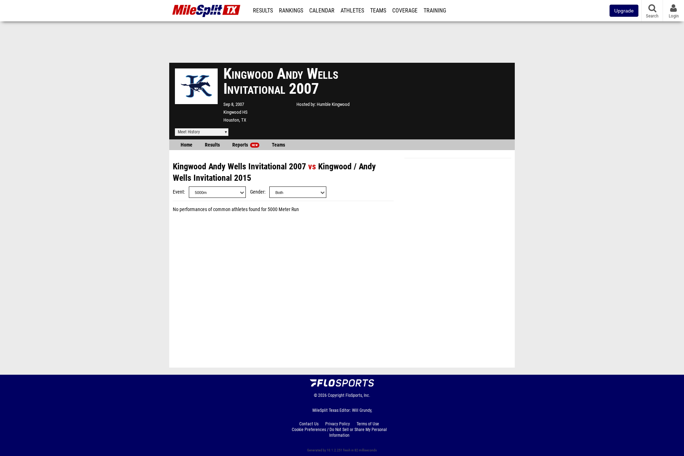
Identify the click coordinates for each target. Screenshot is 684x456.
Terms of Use (368, 423)
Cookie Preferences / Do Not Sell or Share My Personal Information (339, 432)
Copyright (336, 395)
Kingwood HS (235, 112)
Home (186, 145)
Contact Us (308, 423)
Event (178, 192)
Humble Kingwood (333, 104)
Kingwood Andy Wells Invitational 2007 (239, 166)
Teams (378, 10)
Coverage (405, 10)
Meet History (189, 131)
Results (263, 10)
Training (435, 10)
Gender (257, 192)
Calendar (322, 10)
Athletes (352, 10)
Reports (245, 145)
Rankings (291, 10)
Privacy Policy (337, 423)
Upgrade (624, 11)
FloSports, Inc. (358, 395)
